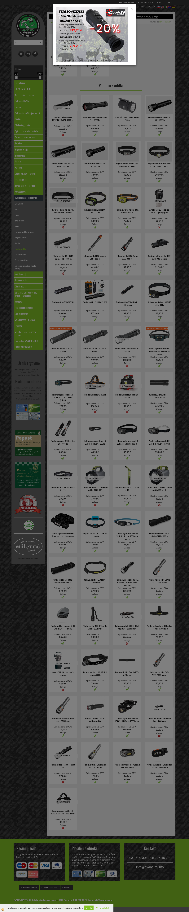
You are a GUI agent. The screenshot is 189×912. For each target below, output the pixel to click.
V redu (89, 908)
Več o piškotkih (102, 908)
